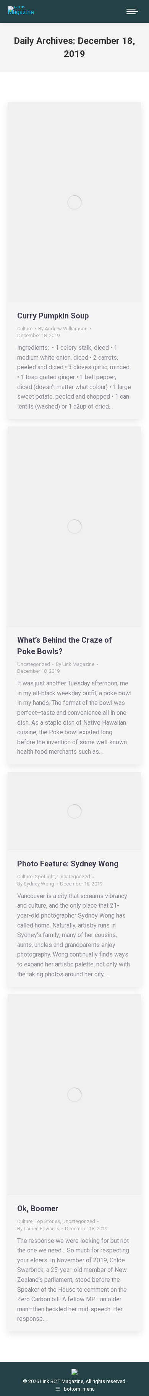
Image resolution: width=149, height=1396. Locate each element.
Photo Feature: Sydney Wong (67, 863)
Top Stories (47, 1221)
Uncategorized (33, 664)
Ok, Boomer (37, 1208)
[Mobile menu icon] (132, 11)
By (62, 328)
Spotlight (45, 876)
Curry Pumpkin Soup (53, 315)
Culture (24, 328)
